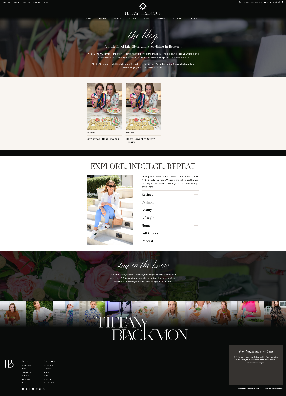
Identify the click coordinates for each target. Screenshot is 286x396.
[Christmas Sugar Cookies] (104, 106)
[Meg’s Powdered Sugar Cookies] (143, 106)
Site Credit (279, 389)
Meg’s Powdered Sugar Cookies (140, 140)
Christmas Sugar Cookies (103, 139)
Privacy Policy (268, 389)
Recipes (91, 132)
